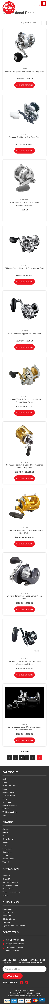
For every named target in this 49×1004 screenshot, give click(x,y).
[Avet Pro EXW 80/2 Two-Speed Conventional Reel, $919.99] (24, 178)
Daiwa (5, 832)
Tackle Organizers (10, 812)
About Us (6, 875)
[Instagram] (26, 983)
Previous (25, 751)
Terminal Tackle (9, 795)
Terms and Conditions (11, 892)
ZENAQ (5, 845)
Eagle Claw (7, 849)
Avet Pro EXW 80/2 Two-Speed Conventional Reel (25, 204)
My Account (7, 909)
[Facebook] (21, 983)
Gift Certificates (9, 919)
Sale (4, 815)
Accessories (7, 802)
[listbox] (35, 23)
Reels (5, 782)
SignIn (5, 925)
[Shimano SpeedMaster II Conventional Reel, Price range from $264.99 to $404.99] (24, 244)
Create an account (17, 925)
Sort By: (21, 23)
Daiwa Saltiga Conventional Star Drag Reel (24, 71)
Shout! (5, 842)
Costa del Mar (8, 839)
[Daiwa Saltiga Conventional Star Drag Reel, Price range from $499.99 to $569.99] (24, 47)
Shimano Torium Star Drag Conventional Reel (24, 597)
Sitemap (6, 895)
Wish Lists (7, 916)
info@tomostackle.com (15, 944)
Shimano (6, 829)
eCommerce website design (19, 996)
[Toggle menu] (43, 3)
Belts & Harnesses (10, 805)
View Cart (7, 922)
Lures (5, 789)
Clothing (6, 809)
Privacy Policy (8, 889)
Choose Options (24, 85)
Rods (5, 779)
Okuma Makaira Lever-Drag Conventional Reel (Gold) (24, 532)
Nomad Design (8, 859)
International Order (10, 885)
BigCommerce (34, 993)
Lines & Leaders (9, 792)
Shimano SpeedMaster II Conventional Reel (24, 268)
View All (6, 862)
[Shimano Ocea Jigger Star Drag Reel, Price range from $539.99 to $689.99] (24, 309)
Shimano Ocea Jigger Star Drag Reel (24, 333)
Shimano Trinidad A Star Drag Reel (24, 137)
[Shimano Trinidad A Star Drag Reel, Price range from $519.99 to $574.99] (24, 113)
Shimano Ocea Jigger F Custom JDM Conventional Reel (24, 663)
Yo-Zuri (5, 855)
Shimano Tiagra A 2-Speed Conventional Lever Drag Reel (24, 466)
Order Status (8, 912)
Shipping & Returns (10, 882)
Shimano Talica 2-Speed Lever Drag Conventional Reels (24, 401)
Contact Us (7, 879)
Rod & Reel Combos (10, 786)
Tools (5, 799)
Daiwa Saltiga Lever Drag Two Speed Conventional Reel (25, 728)
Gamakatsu (7, 852)
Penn (5, 835)
